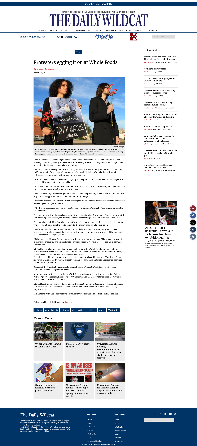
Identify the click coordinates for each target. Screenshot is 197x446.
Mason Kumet (148, 158)
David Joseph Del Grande (44, 69)
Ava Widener (148, 129)
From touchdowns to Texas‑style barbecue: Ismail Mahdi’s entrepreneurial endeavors (159, 138)
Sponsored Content (94, 441)
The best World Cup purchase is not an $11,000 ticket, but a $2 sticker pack (160, 153)
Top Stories (113, 310)
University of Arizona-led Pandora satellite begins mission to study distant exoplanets (109, 389)
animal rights (51, 310)
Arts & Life (66, 30)
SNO (108, 444)
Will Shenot (147, 62)
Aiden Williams (148, 96)
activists (38, 310)
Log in (113, 444)
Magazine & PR (82, 30)
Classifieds (153, 30)
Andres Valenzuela (150, 120)
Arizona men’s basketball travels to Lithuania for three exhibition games (161, 58)
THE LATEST (150, 49)
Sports (53, 30)
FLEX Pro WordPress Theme (96, 444)
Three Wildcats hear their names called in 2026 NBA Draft (159, 166)
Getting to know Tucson (155, 69)
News (41, 30)
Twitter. (68, 302)
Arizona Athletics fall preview (158, 126)
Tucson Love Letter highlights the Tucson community (159, 79)
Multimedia (125, 30)
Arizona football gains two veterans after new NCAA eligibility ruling (160, 115)
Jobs (89, 437)
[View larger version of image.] (79, 111)
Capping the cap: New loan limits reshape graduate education (46, 388)
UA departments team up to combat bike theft (48, 345)
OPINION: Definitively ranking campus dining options (158, 103)
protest (102, 310)
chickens (65, 310)
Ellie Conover (148, 72)
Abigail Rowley (148, 108)
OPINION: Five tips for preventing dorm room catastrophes (159, 91)
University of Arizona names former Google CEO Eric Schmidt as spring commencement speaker (78, 390)
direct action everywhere (84, 310)
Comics (97, 30)
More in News (43, 318)
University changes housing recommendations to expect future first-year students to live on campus (109, 351)
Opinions (109, 30)
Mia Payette (147, 84)
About (138, 30)
